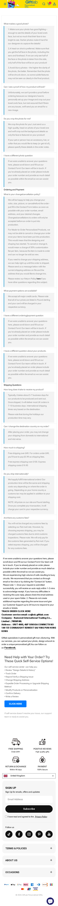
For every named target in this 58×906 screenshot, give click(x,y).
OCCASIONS (12, 872)
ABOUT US (11, 860)
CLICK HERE (15, 704)
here (39, 278)
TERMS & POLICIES (16, 848)
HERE (28, 611)
